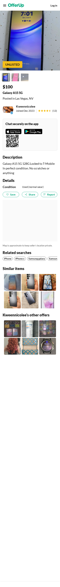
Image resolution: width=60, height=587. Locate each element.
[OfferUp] (16, 5)
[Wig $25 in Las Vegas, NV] (12, 346)
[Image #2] (15, 77)
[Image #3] (25, 77)
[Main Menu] (5, 5)
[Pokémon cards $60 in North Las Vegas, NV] (47, 328)
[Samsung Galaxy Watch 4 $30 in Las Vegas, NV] (47, 346)
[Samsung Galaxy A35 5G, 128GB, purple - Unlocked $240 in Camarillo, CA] (47, 299)
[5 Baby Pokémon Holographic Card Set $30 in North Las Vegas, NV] (12, 328)
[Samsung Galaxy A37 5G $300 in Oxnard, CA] (12, 282)
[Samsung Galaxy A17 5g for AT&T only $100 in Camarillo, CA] (47, 282)
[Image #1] (6, 77)
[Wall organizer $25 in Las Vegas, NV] (30, 346)
